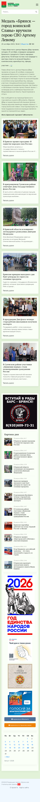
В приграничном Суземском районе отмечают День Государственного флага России (19, 186)
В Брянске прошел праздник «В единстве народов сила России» (17, 142)
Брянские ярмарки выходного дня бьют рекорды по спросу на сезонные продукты (18, 276)
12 (14, 745)
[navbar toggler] (37, 4)
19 (14, 748)
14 (23, 745)
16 (32, 745)
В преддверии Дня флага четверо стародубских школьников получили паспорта (20, 321)
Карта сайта (24, 787)
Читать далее (8, 155)
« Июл (7, 757)
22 (28, 748)
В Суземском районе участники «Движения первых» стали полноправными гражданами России (17, 368)
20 (19, 748)
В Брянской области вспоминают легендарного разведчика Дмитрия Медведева (19, 231)
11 (10, 745)
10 (5, 745)
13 (19, 745)
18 (10, 748)
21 (23, 748)
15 (28, 745)
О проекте (14, 787)
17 (5, 748)
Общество (25, 44)
